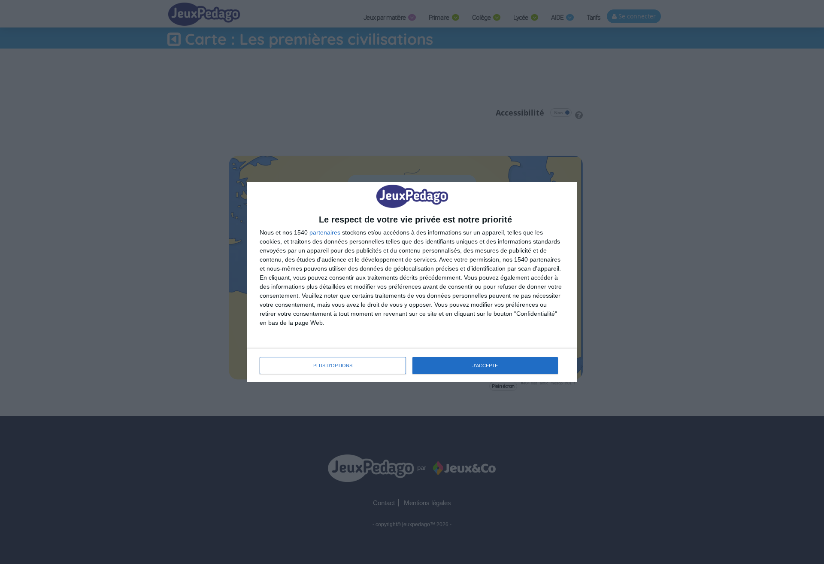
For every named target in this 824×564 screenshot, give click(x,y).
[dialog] (412, 282)
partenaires (324, 232)
